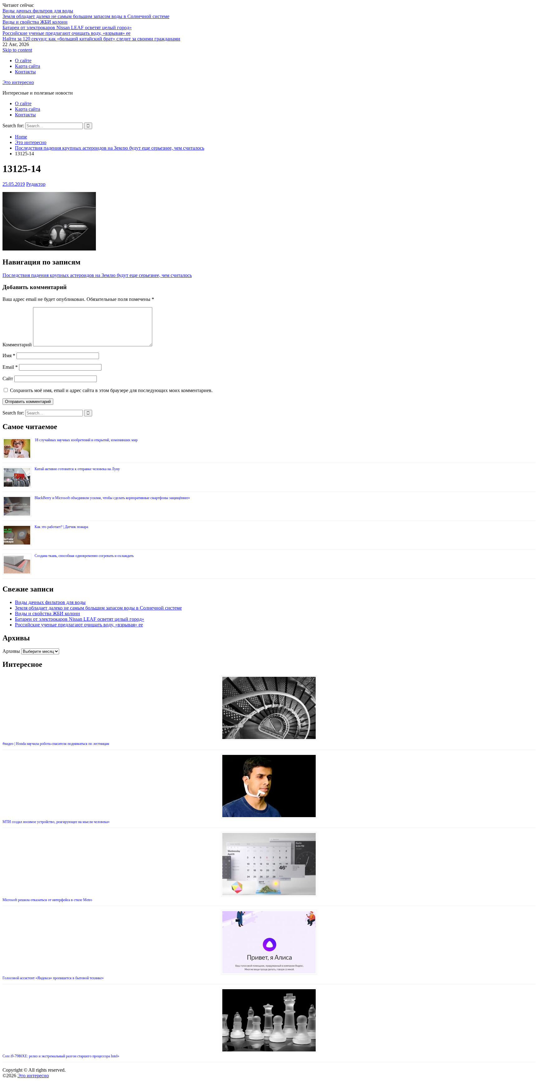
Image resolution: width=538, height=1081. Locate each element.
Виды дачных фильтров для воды (37, 10)
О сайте (23, 60)
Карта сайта (27, 66)
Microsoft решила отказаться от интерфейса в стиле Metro (47, 900)
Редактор (35, 184)
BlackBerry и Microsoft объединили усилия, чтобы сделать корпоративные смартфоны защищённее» (112, 498)
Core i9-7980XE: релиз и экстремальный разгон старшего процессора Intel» (60, 1056)
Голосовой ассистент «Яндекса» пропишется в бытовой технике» (53, 978)
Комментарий (17, 344)
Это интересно (18, 82)
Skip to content (17, 50)
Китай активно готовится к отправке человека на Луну (77, 469)
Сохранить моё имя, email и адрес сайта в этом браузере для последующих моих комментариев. (111, 390)
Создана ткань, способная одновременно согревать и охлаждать (84, 556)
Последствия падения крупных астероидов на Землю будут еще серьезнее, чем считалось (97, 275)
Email (10, 367)
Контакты (25, 71)
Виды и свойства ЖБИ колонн (35, 22)
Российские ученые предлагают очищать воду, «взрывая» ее (66, 33)
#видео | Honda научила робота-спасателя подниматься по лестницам (55, 744)
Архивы (11, 651)
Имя (8, 355)
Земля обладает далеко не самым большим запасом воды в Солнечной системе (85, 16)
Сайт (7, 378)
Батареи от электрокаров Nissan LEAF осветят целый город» (67, 27)
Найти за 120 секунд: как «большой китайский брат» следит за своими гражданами (91, 38)
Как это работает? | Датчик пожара (61, 527)
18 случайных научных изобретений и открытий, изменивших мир (86, 440)
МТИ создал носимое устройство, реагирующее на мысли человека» (56, 822)
